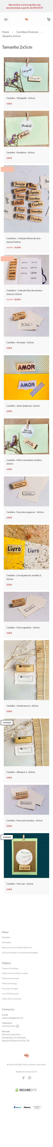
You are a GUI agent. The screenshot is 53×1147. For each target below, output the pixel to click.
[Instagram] (29, 1077)
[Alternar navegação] (6, 19)
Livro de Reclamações (10, 994)
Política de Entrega (9, 983)
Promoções (6, 942)
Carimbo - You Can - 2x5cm (19, 883)
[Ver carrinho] (48, 19)
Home (5, 31)
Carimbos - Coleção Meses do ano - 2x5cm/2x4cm (24, 240)
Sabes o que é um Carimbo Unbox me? (17, 947)
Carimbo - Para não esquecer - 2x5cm (25, 512)
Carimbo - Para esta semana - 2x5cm (24, 820)
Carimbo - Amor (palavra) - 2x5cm (23, 405)
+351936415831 (8, 1026)
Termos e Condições (10, 968)
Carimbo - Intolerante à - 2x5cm (22, 705)
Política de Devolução (10, 978)
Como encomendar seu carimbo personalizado (20, 952)
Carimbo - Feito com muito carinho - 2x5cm (24, 462)
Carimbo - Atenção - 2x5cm (20, 342)
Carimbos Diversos (27, 31)
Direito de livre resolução (11, 999)
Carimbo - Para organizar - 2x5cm (23, 627)
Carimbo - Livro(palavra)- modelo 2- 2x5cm (24, 577)
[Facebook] (23, 1077)
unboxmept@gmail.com (12, 1018)
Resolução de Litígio (10, 988)
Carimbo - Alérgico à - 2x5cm (20, 772)
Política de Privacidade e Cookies (15, 973)
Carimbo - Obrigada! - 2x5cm (20, 98)
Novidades (6, 937)
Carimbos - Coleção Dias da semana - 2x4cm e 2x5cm (24, 292)
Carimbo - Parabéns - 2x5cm (20, 152)
